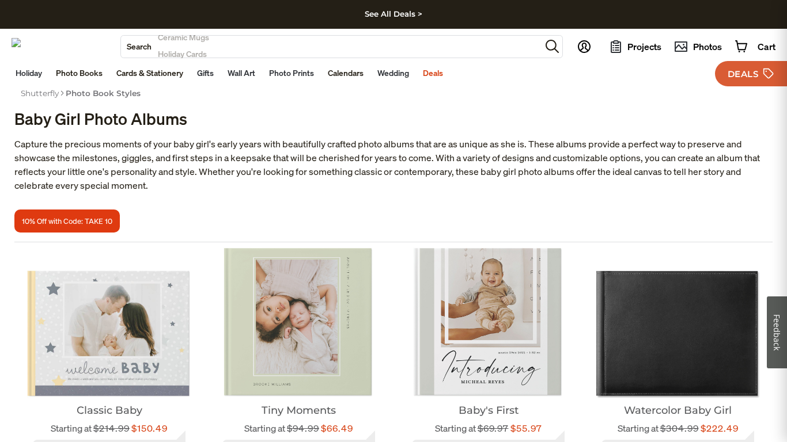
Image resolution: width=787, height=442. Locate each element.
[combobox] (331, 47)
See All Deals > (393, 13)
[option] (40, 93)
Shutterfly (40, 93)
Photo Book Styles (103, 93)
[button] (552, 46)
